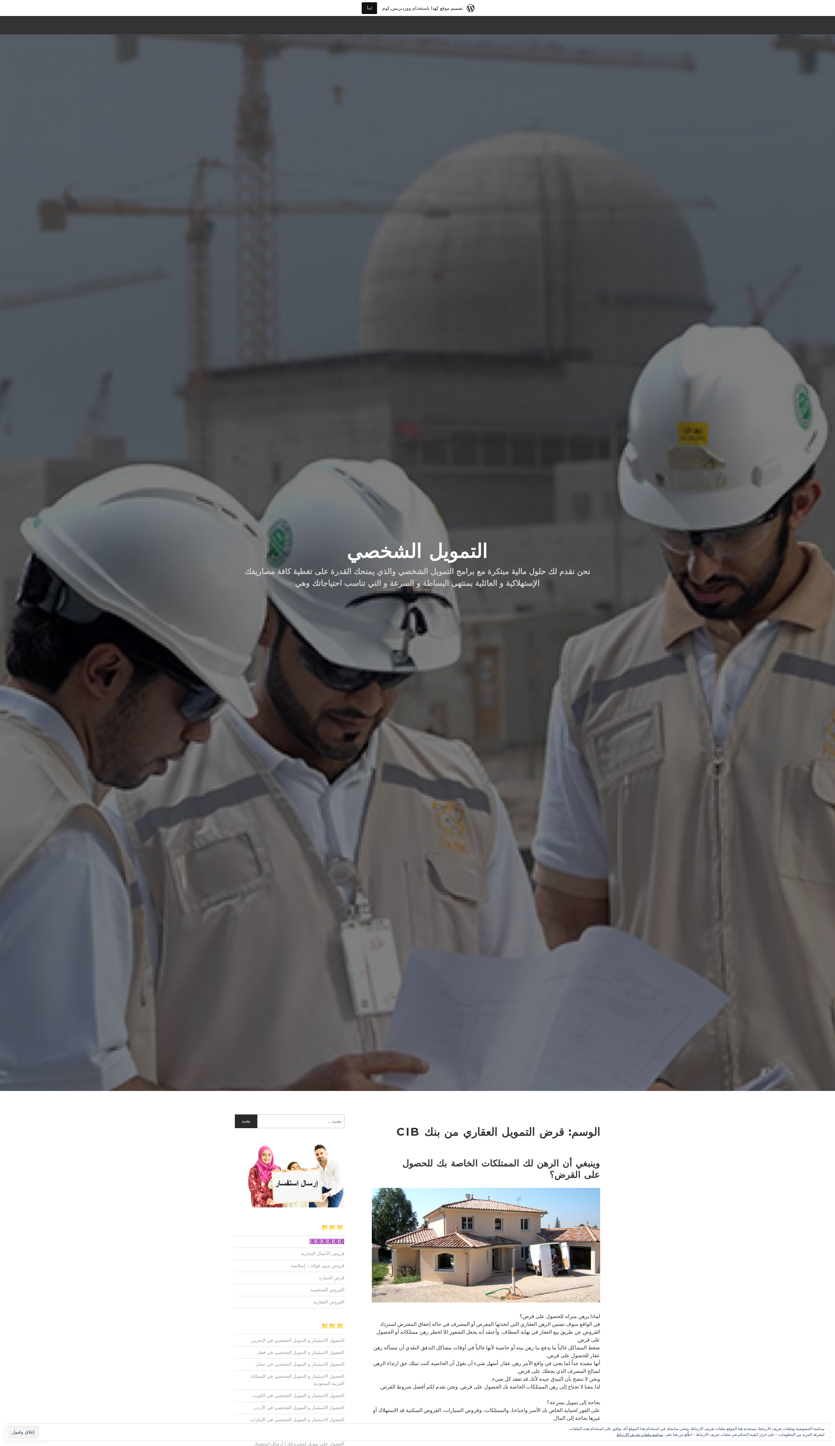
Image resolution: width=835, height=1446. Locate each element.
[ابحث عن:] (289, 1121)
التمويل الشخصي (417, 551)
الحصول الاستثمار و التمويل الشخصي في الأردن (299, 1407)
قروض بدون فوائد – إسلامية (317, 1265)
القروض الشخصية (327, 1289)
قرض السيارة (331, 1277)
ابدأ (369, 8)
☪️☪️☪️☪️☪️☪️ (326, 1241)
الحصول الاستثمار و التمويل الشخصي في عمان (300, 1364)
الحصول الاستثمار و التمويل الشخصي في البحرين (297, 1340)
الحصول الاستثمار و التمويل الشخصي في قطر (300, 1352)
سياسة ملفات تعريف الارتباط (639, 1434)
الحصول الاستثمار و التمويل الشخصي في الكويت (298, 1395)
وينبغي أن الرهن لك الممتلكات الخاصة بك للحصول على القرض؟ (501, 1169)
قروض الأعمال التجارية (322, 1253)
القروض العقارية (328, 1301)
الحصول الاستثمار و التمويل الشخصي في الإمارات (297, 1419)
